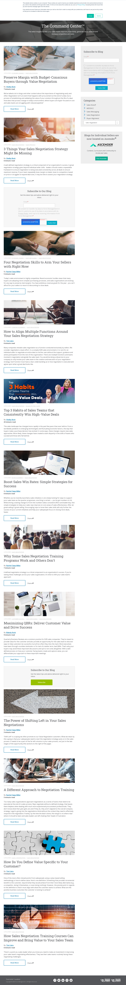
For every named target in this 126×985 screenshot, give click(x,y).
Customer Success (18, 619)
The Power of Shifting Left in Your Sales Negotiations (35, 722)
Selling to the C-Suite (33, 406)
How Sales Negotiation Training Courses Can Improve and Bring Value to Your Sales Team (39, 938)
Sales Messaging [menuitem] (93, 112)
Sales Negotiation (31, 73)
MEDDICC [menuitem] (90, 108)
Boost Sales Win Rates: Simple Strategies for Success (38, 484)
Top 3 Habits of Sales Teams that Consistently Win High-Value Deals (31, 412)
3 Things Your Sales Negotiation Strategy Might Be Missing (36, 151)
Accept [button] (90, 16)
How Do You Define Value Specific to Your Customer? (36, 864)
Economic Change (18, 73)
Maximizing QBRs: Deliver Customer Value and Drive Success (37, 625)
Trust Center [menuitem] (9, 979)
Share (29, 109)
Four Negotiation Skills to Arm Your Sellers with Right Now (37, 264)
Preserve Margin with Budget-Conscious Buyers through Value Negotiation (35, 79)
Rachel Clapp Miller (13, 272)
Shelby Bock (10, 87)
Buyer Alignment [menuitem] (93, 118)
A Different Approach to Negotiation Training (39, 789)
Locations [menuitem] (17, 979)
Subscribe (41, 682)
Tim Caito (10, 341)
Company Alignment (18, 327)
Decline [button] (99, 16)
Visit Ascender (101, 158)
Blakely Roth (11, 632)
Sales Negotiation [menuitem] (93, 115)
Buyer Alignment (17, 478)
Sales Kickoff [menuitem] (91, 105)
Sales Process (30, 145)
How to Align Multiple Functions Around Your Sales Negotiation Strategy (36, 333)
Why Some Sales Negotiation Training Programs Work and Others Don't (33, 558)
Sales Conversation (18, 858)
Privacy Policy (81, 5)
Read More (14, 109)
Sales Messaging (31, 258)
